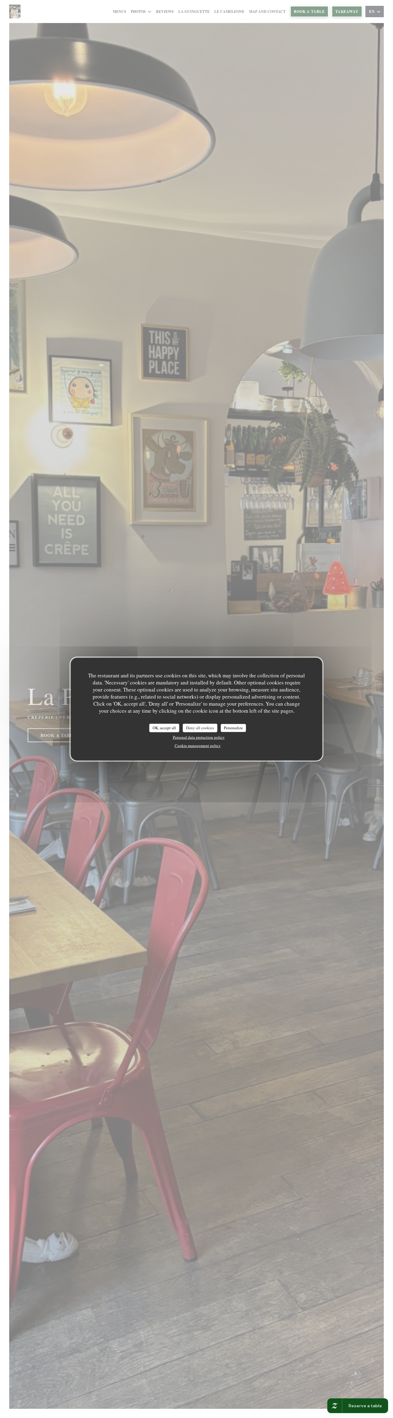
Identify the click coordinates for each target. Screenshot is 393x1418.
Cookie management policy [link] (198, 745)
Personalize (233, 727)
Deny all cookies (200, 727)
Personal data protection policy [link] (199, 737)
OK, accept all (164, 727)
